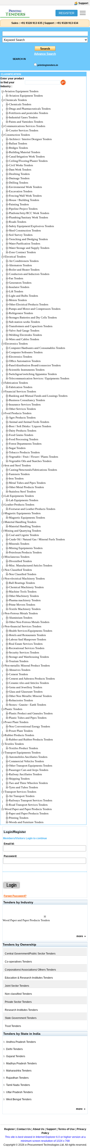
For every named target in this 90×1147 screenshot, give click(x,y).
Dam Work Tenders (20, 169)
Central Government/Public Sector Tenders (30, 953)
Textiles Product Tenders (23, 748)
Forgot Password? (15, 896)
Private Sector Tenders (18, 1001)
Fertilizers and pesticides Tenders (28, 113)
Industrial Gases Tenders (23, 117)
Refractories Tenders (21, 700)
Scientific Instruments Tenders (27, 369)
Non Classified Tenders (22, 574)
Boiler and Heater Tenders (24, 269)
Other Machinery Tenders (24, 596)
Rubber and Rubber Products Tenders (31, 739)
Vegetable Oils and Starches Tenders (30, 461)
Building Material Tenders (24, 152)
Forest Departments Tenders (25, 443)
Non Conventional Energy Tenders (29, 726)
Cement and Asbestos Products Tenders (32, 678)
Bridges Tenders (18, 147)
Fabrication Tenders (20, 387)
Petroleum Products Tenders (25, 552)
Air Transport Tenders (22, 796)
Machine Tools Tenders (22, 591)
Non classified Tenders (18, 993)
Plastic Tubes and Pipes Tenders (28, 717)
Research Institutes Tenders (21, 1009)
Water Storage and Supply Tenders (29, 247)
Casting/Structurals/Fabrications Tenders (33, 469)
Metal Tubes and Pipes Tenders (27, 482)
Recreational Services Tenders (26, 648)
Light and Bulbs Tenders (23, 295)
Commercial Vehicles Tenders (26, 761)
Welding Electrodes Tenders (25, 335)
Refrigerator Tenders (21, 313)
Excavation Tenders (20, 191)
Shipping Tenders (19, 778)
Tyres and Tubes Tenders (23, 787)
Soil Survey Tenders (21, 234)
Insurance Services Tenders (25, 404)
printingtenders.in (47, 65)
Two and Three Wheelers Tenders (28, 783)
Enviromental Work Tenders (25, 187)
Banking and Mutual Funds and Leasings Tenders (38, 395)
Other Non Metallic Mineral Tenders (30, 696)
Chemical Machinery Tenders (26, 587)
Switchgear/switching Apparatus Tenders (33, 374)
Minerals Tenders (19, 543)
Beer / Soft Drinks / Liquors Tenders (30, 426)
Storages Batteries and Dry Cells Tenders (33, 317)
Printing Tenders (18, 817)
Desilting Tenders (19, 174)
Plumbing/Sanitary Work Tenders (28, 217)
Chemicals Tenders (20, 104)
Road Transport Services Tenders (28, 804)
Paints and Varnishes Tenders (26, 121)
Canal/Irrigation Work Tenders (27, 156)
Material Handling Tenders (25, 526)
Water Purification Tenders (24, 243)
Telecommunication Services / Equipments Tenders (39, 378)
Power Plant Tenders (21, 730)
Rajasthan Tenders (17, 1077)
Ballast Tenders (18, 143)
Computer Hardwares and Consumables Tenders (37, 348)
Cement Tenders (18, 674)
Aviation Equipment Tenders (26, 95)
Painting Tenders (19, 204)
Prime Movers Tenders (22, 604)
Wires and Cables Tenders (24, 339)
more (79, 936)
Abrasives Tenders (19, 669)
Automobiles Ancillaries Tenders (28, 757)
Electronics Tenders (20, 356)
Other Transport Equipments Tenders (30, 765)
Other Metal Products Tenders (26, 487)
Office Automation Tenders (25, 361)
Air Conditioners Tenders (24, 261)
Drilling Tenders (18, 182)
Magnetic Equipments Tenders (27, 517)
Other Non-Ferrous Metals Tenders (29, 622)
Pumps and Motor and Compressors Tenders (35, 308)
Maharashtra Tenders (18, 1070)
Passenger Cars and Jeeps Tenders (28, 770)
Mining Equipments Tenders (26, 548)
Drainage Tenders (19, 178)
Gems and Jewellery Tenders (25, 687)
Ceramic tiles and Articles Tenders (29, 683)
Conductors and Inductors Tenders (29, 274)
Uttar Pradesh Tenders (19, 1092)
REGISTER (66, 13)
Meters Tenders (18, 300)
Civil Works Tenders (21, 165)
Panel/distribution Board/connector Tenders (35, 365)
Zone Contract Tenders (22, 252)
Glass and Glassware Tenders (26, 691)
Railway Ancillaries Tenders (25, 774)
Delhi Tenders (14, 1049)
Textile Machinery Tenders (25, 609)
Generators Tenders (20, 282)
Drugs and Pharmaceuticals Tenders (30, 108)
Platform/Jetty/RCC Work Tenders (29, 213)
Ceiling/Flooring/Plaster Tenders (28, 160)
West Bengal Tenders (18, 1099)
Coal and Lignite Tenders (24, 535)
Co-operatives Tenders (18, 961)
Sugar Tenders (17, 448)
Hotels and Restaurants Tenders (27, 635)
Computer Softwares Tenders (26, 352)
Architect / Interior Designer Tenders (30, 139)
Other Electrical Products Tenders (28, 304)
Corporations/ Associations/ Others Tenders (30, 969)
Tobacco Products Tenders (24, 452)
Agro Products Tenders (22, 417)
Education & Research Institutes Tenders (29, 977)
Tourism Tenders (18, 661)
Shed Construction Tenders (25, 230)
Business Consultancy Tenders (27, 400)
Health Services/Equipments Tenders (30, 630)
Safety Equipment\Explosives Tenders (31, 226)
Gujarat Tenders (15, 1056)
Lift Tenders (16, 291)
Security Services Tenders (24, 652)
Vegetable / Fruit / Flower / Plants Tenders (33, 456)
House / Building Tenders (24, 200)
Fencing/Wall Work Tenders (25, 195)
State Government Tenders (20, 1018)
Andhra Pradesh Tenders (21, 1041)
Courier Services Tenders (23, 130)
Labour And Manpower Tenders (27, 639)
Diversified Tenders (20, 561)
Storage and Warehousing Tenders (29, 656)
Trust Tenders (13, 1026)
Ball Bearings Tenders (22, 582)
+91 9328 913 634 (67, 23)
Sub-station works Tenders (24, 321)
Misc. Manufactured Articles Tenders (30, 565)
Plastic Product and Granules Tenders (31, 713)
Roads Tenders (17, 221)
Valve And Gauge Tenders (24, 330)
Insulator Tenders (19, 287)
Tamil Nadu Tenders (18, 1085)
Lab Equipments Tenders (23, 500)
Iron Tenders (16, 478)
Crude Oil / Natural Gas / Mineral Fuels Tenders (37, 539)
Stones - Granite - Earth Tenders (27, 704)
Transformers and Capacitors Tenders (30, 326)
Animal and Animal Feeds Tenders (29, 422)
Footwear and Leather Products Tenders (32, 509)
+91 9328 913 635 (31, 23)
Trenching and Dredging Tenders (28, 239)
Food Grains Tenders (21, 435)
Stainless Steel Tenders (22, 491)
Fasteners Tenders (19, 474)
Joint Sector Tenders (17, 985)
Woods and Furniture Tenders (26, 822)
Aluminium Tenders (20, 617)
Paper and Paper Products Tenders (28, 813)
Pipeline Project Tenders (23, 208)
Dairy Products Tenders (22, 430)
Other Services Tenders (22, 408)
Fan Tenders (16, 278)
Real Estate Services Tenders (26, 643)
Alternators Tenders (20, 265)
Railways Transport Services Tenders (30, 800)
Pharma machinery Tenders (25, 600)
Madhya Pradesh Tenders (21, 1063)
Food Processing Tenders (23, 439)
